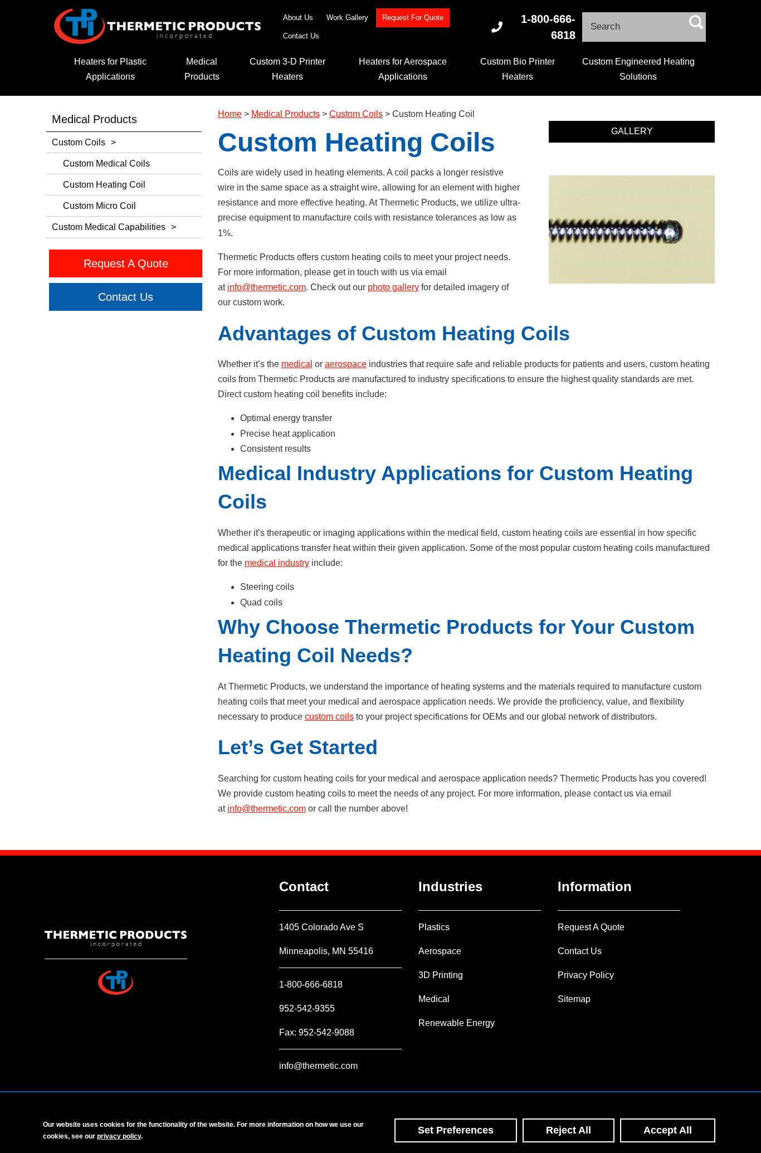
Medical (434, 999)
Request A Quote (591, 927)
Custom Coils (356, 114)
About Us (298, 17)
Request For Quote (412, 17)
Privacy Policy (586, 975)
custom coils (329, 716)
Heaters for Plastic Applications (110, 69)
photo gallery (393, 287)
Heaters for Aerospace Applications (403, 69)
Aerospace (439, 951)
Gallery (632, 131)
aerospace (346, 364)
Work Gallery (347, 17)
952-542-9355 (307, 1008)
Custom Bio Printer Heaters (517, 69)
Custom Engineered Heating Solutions (638, 69)
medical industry (277, 563)
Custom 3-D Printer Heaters (287, 69)
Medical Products (201, 69)
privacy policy (119, 1136)
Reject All (568, 1130)
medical (297, 364)
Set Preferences (456, 1130)
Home (230, 114)
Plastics (434, 927)
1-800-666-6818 (548, 27)
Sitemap (574, 999)
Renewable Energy (456, 1023)
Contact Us (301, 36)
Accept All (667, 1130)
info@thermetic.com (266, 287)
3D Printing (440, 975)
